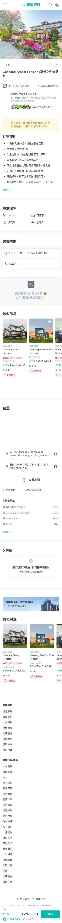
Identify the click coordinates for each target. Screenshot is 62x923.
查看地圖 (34, 480)
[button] (31, 124)
